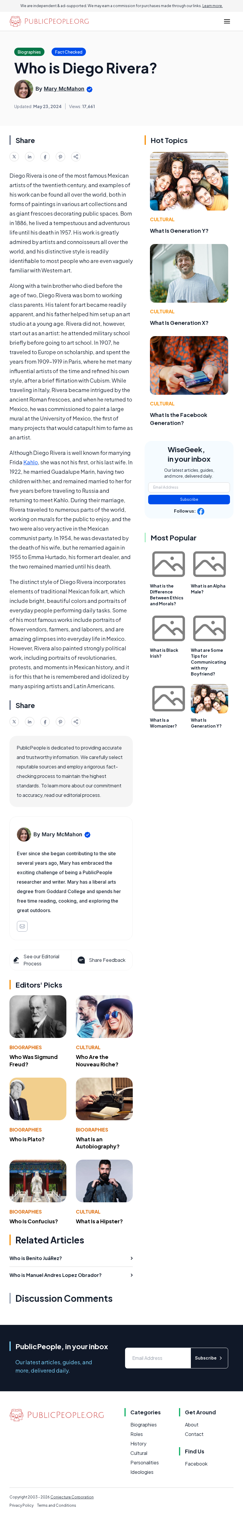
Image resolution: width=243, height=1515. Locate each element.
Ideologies (142, 1472)
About (192, 1424)
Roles (136, 1434)
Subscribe (189, 499)
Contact (194, 1434)
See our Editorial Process (41, 960)
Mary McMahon (64, 89)
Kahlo (30, 462)
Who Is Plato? (27, 1139)
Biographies (25, 1047)
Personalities (144, 1462)
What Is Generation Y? (179, 230)
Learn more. (212, 6)
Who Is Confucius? (33, 1221)
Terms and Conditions (56, 1505)
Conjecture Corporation (72, 1497)
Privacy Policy (21, 1505)
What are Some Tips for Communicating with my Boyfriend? (208, 661)
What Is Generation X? (179, 322)
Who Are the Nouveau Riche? (97, 1060)
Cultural (88, 1047)
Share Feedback (107, 960)
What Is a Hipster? (99, 1221)
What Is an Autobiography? (98, 1143)
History (138, 1443)
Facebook (196, 1464)
